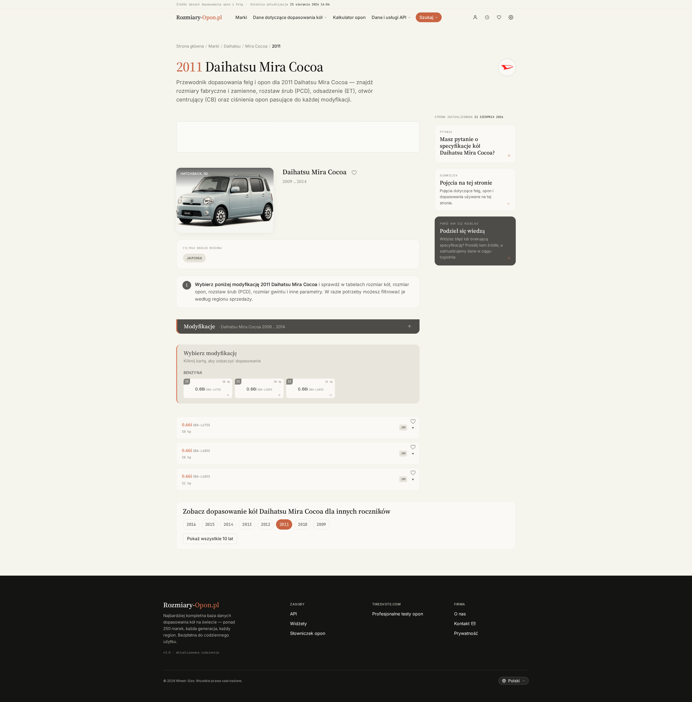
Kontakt (462, 623)
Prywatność (466, 633)
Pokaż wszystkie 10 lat (210, 538)
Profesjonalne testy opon (397, 613)
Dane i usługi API (389, 17)
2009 (321, 524)
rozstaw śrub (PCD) (284, 91)
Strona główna (190, 46)
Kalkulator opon (349, 17)
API (293, 613)
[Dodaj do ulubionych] (354, 173)
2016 (191, 524)
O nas (460, 613)
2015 (210, 524)
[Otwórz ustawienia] (511, 17)
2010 (302, 524)
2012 (265, 524)
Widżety (298, 623)
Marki (241, 17)
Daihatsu (232, 46)
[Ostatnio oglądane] (487, 17)
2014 (228, 524)
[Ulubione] (499, 17)
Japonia (194, 258)
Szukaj (426, 17)
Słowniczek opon (307, 633)
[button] (298, 326)
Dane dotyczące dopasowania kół (287, 17)
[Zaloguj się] (475, 17)
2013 (247, 524)
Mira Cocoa (256, 46)
